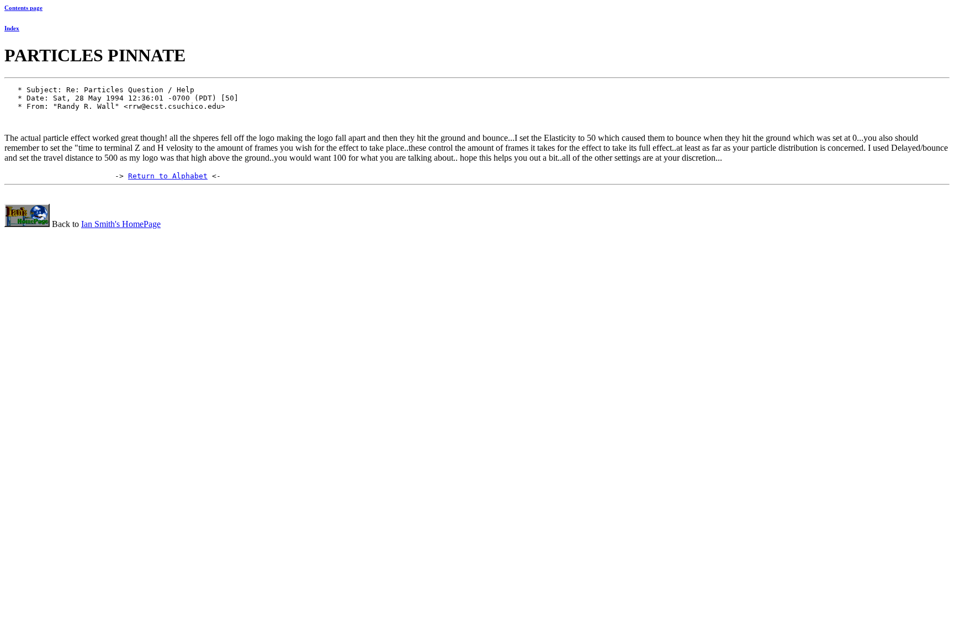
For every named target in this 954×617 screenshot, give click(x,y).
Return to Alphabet (168, 176)
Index (11, 28)
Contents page (23, 7)
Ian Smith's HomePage (121, 224)
